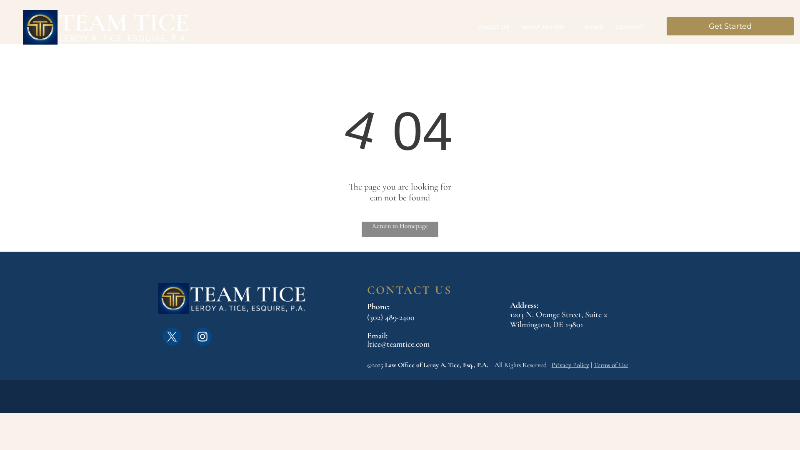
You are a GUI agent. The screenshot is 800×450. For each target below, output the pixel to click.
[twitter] (172, 338)
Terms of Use (611, 365)
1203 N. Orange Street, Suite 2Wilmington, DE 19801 (558, 320)
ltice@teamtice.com (398, 344)
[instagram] (202, 338)
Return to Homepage (400, 226)
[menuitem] (493, 27)
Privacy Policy (570, 365)
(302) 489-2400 (391, 317)
